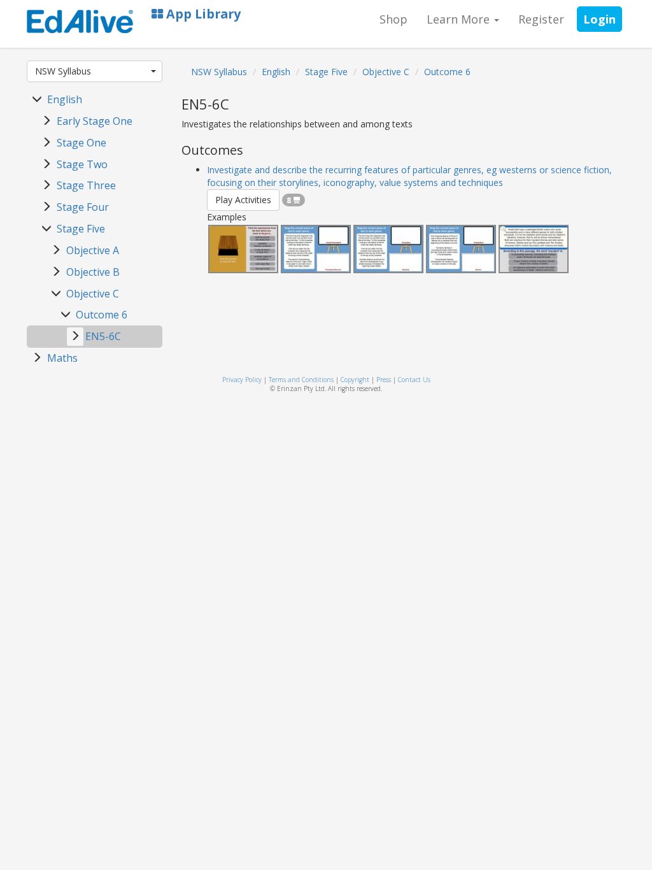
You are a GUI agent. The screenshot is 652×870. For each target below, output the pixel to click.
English (64, 99)
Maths (62, 358)
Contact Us (414, 379)
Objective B (93, 272)
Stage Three (86, 185)
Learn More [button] (460, 19)
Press (383, 379)
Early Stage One (94, 121)
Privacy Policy (242, 379)
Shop (393, 19)
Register (541, 19)
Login (599, 19)
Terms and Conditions (301, 379)
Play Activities (243, 200)
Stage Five (81, 229)
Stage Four (83, 207)
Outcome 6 (101, 315)
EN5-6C (103, 336)
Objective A (92, 250)
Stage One (81, 143)
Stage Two (82, 164)
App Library (202, 13)
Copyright (355, 379)
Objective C (92, 294)
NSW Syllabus (63, 71)
